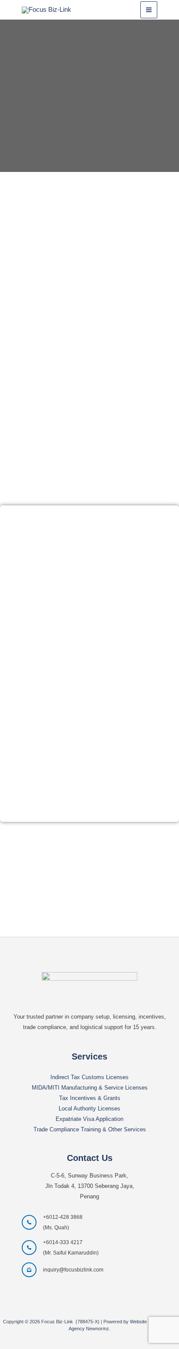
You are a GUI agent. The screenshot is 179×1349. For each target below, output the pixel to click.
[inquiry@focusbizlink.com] (62, 1269)
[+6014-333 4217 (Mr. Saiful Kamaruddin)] (60, 1247)
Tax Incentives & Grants (89, 1098)
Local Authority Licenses (89, 1108)
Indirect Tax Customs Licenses (89, 1077)
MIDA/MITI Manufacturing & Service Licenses (90, 1087)
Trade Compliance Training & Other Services (89, 1129)
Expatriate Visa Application (89, 1119)
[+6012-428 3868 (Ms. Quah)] (52, 1222)
